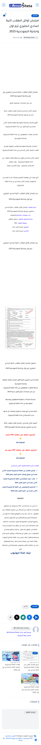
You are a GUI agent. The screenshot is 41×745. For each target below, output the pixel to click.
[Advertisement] (20, 68)
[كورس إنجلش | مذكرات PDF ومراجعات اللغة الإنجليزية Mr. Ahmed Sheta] (20, 4)
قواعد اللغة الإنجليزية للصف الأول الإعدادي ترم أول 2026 (30, 689)
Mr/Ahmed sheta (29, 37)
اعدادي (35, 15)
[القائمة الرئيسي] (37, 5)
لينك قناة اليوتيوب (20, 553)
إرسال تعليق (30, 712)
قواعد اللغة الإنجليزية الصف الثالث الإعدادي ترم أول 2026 (11, 667)
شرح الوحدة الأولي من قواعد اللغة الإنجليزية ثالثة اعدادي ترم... (31, 667)
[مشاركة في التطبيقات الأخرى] (10, 617)
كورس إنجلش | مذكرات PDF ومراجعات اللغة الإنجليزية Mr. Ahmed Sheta (20, 738)
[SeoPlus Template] (35, 736)
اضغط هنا (20, 443)
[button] (29, 617)
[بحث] (3, 5)
